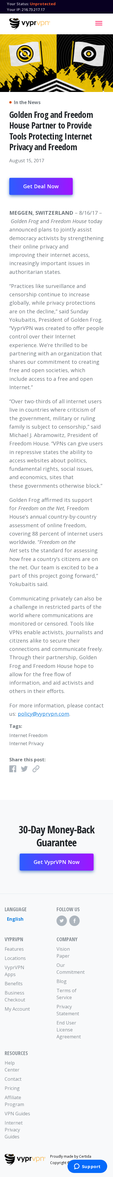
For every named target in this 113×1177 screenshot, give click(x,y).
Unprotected (43, 3)
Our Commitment (70, 968)
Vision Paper (63, 952)
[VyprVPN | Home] (29, 24)
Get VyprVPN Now (57, 861)
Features (14, 949)
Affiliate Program (14, 1101)
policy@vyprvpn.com (43, 713)
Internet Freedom (28, 735)
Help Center (12, 1066)
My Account (17, 1009)
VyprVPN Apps (14, 971)
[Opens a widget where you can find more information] (87, 1167)
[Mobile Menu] (98, 23)
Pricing (12, 1088)
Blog (62, 981)
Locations (15, 958)
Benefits (14, 983)
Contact (13, 1079)
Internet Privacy (26, 743)
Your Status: (18, 3)
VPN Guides (17, 1113)
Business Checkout (15, 996)
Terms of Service (66, 994)
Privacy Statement (68, 1010)
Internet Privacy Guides (14, 1130)
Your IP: (14, 9)
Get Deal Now (41, 186)
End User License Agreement (69, 1030)
